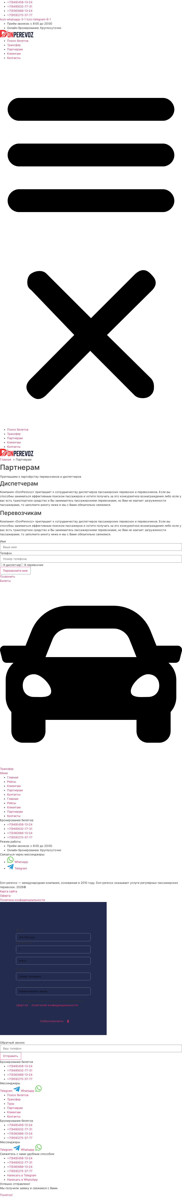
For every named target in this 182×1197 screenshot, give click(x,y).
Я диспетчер (12, 564)
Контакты (13, 58)
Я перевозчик (33, 564)
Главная (12, 777)
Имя (3, 541)
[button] (91, 243)
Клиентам (14, 53)
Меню (4, 773)
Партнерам (15, 49)
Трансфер (14, 45)
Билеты (5, 581)
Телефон (6, 553)
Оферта (5, 895)
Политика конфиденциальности (22, 900)
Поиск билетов (17, 40)
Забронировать (52, 1021)
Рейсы (11, 781)
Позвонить (7, 576)
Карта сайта (8, 891)
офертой (22, 1005)
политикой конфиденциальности (55, 1005)
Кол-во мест (24, 942)
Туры (10, 1103)
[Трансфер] (91, 764)
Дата (19, 930)
